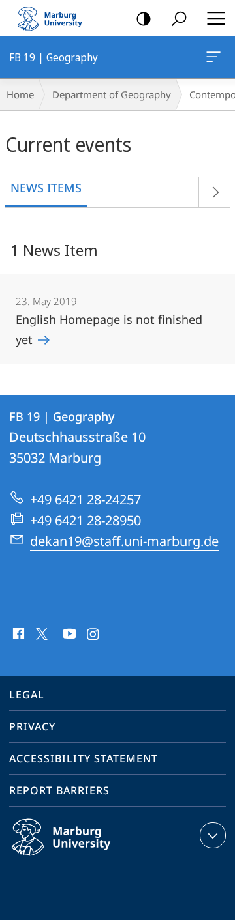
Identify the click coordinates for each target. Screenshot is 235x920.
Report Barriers (59, 790)
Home (20, 94)
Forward (214, 192)
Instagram (94, 634)
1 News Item (54, 250)
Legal (26, 694)
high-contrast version (143, 18)
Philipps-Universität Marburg (86, 858)
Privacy (32, 726)
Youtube (68, 634)
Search (178, 18)
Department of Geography (111, 94)
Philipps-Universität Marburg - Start (55, 18)
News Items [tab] (46, 187)
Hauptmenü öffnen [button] (215, 18)
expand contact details (213, 835)
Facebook (17, 634)
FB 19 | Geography (215, 57)
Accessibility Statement (83, 758)
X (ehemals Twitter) (42, 633)
